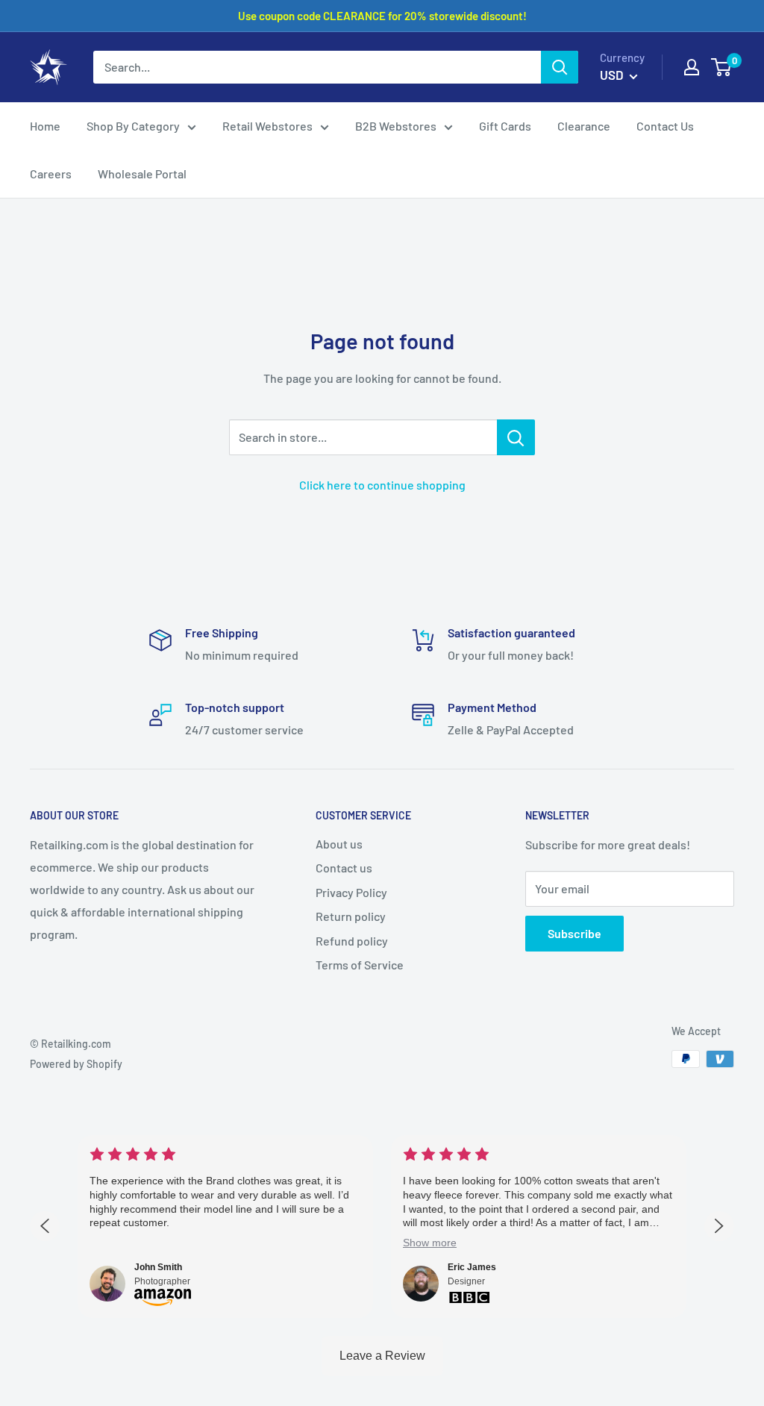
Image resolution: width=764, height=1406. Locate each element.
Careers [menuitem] (51, 173)
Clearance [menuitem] (583, 126)
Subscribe (574, 933)
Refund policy (352, 941)
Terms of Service (360, 964)
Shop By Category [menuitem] (133, 126)
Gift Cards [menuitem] (505, 126)
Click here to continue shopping (382, 485)
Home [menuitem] (45, 126)
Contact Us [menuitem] (665, 126)
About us (339, 844)
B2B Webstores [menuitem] (395, 126)
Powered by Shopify (76, 1063)
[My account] (691, 67)
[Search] (559, 67)
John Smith (158, 1267)
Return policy (351, 916)
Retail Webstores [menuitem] (267, 126)
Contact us (344, 867)
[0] (722, 67)
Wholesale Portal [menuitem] (142, 173)
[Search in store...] (516, 437)
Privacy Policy (351, 892)
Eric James (472, 1267)
